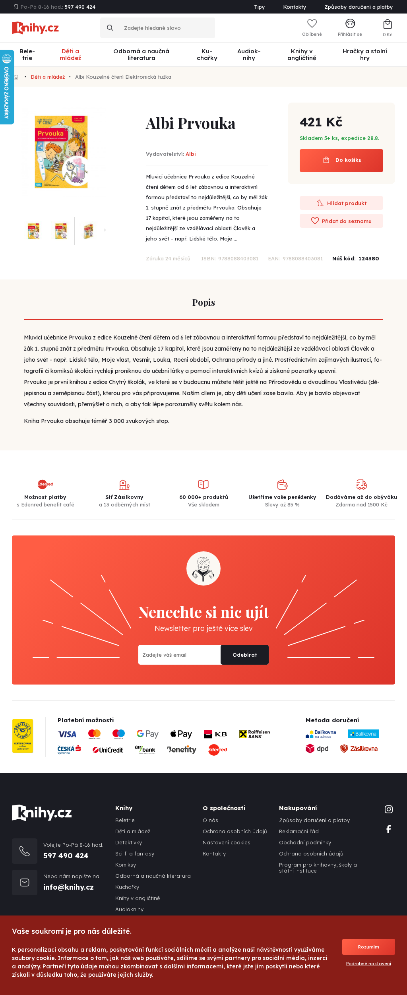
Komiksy (125, 865)
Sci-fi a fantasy (134, 854)
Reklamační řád (299, 831)
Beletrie (125, 820)
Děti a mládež (48, 77)
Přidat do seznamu (346, 221)
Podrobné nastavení (368, 963)
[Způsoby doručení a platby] (170, 745)
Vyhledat (110, 27)
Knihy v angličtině (137, 898)
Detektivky (128, 843)
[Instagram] (388, 809)
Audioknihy (129, 909)
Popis (203, 302)
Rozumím (368, 947)
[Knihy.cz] (16, 76)
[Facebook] (388, 828)
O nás (210, 820)
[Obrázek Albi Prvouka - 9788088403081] (61, 152)
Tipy (259, 7)
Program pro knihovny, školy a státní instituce (318, 868)
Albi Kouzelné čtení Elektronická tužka (123, 77)
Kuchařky (127, 887)
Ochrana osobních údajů (235, 831)
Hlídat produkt (346, 203)
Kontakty (294, 7)
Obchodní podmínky (305, 843)
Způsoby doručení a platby (358, 7)
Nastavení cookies (226, 843)
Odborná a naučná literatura (153, 876)
